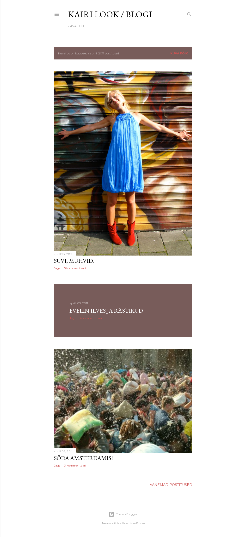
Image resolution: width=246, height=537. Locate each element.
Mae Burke (137, 523)
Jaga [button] (57, 268)
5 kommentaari (75, 268)
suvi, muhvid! (74, 260)
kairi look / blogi (110, 14)
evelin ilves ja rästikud (106, 310)
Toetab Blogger (126, 514)
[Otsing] (189, 13)
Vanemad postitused (171, 485)
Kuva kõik (179, 53)
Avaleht (78, 26)
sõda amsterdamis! (83, 458)
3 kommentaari (75, 465)
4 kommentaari (91, 318)
